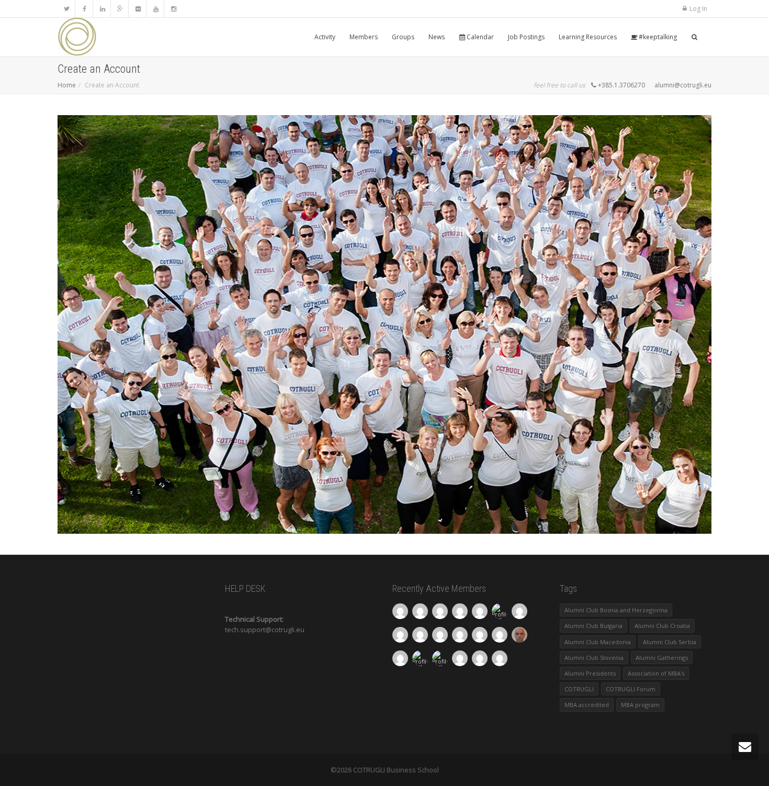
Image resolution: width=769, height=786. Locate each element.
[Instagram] (173, 8)
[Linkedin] (102, 8)
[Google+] (120, 8)
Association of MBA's (656, 673)
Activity (324, 36)
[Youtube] (155, 8)
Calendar (479, 36)
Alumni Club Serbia (669, 642)
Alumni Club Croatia (662, 626)
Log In (698, 8)
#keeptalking (657, 36)
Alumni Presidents (590, 673)
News (436, 36)
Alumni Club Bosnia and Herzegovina (616, 610)
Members (363, 36)
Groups (403, 36)
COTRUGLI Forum (630, 689)
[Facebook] (84, 8)
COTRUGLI (579, 689)
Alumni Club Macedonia (597, 642)
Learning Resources (588, 36)
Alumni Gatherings (662, 657)
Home (67, 85)
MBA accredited (586, 705)
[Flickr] (137, 8)
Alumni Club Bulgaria (593, 626)
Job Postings (526, 36)
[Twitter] (66, 8)
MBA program (640, 705)
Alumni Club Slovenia (594, 657)
